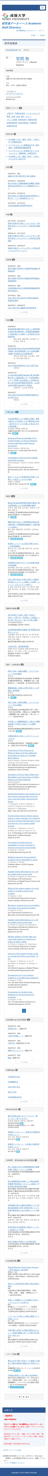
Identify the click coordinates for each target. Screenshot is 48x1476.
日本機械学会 (13, 1081)
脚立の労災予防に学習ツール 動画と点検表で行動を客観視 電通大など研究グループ (24, 1363)
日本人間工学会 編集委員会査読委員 (22, 307)
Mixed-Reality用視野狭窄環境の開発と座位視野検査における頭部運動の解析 (24, 504)
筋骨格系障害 (12, 122)
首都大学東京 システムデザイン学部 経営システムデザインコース (24, 249)
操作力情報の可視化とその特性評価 (22, 1241)
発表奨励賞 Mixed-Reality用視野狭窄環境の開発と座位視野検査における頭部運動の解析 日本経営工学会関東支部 (24, 351)
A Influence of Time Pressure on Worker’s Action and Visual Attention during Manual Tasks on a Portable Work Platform (22, 754)
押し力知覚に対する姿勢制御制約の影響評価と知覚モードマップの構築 (23, 1168)
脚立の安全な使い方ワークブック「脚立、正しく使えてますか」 (23, 1117)
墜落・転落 (11, 116)
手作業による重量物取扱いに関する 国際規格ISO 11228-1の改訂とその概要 (24, 722)
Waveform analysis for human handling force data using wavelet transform (23, 906)
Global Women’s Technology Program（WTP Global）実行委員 (23, 1268)
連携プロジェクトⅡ (16, 1050)
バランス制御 (12, 119)
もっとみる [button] (24, 312)
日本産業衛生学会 (15, 1097)
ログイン (41, 30)
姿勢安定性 (22, 119)
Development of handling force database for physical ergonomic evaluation (21, 994)
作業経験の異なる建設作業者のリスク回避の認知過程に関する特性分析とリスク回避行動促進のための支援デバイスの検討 (23, 1209)
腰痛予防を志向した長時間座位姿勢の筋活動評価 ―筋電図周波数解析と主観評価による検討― (24, 524)
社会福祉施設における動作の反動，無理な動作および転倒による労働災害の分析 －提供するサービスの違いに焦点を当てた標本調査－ (23, 422)
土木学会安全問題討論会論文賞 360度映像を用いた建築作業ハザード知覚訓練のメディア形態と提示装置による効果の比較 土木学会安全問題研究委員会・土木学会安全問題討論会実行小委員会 (24, 380)
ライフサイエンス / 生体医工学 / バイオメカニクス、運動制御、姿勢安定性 (23, 151)
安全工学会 (12, 1092)
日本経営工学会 (14, 1076)
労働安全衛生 (20, 113)
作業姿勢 (33, 122)
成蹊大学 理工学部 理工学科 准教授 (21, 176)
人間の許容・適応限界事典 (18, 646)
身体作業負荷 (23, 122)
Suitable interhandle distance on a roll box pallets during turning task (23, 872)
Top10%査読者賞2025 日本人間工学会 (23, 365)
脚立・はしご (26, 116)
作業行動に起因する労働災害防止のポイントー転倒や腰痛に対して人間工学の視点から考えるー (23, 1332)
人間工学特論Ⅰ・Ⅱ (16, 1035)
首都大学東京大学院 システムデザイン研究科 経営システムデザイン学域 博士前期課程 (24, 238)
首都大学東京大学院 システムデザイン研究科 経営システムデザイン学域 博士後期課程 (24, 226)
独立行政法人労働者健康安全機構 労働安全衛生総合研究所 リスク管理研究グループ (24, 186)
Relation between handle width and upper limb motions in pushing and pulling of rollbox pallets (22, 939)
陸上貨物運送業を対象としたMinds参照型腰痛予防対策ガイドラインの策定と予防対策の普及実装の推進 (23, 1184)
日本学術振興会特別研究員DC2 (20, 205)
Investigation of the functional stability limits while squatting (23, 458)
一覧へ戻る (25, 1397)
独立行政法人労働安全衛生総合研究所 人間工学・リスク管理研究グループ (24, 196)
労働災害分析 (12, 125)
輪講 (9, 1057)
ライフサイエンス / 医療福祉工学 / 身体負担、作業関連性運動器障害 (23, 146)
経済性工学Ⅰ (13, 1028)
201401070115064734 (14, 94)
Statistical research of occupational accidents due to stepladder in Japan (23, 858)
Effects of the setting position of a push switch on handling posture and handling (23, 891)
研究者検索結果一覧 (13, 50)
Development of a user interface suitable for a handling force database (23, 976)
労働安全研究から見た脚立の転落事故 (23, 1375)
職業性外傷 (32, 119)
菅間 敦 (22, 58)
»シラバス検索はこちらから (14, 1463)
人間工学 (10, 113)
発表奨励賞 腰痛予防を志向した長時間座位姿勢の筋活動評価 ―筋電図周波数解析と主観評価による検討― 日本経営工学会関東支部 (24, 333)
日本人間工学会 (14, 1086)
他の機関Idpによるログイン (26, 30)
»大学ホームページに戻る (11, 1450)
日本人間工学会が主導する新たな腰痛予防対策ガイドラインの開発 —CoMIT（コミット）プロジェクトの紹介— (24, 582)
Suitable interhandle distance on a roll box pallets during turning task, (23, 921)
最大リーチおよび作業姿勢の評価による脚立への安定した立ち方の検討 (23, 478)
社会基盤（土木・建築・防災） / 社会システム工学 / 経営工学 (23, 157)
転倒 (18, 116)
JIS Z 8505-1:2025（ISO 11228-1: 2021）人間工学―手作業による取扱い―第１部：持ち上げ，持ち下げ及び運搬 (24, 617)
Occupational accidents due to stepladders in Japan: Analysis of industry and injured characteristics (22, 845)
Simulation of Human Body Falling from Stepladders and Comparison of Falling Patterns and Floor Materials (23, 777)
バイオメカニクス (33, 113)
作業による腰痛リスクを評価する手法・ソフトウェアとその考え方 (23, 1301)
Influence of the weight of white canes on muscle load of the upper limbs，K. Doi (23, 956)
